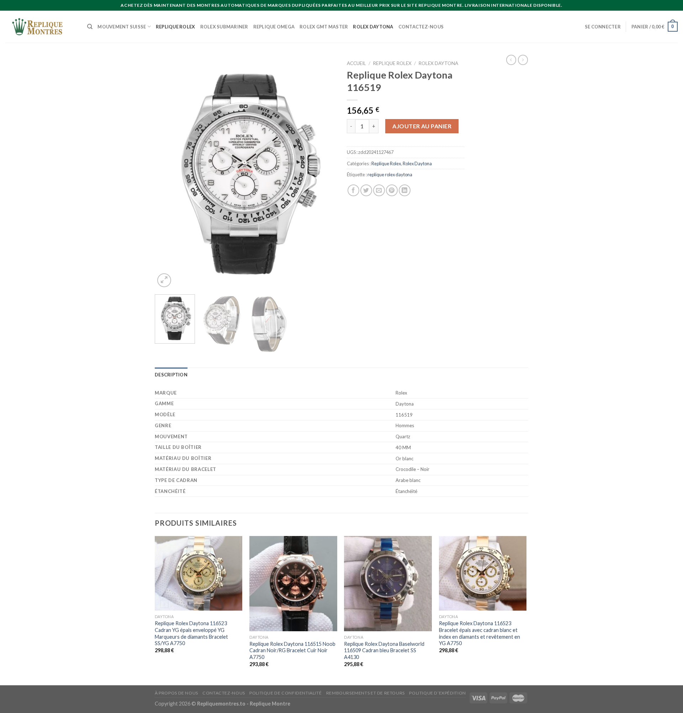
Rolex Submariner (224, 27)
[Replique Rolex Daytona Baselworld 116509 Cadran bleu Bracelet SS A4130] (388, 583)
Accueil (356, 63)
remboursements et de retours (365, 693)
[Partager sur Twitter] (366, 190)
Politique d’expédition (437, 693)
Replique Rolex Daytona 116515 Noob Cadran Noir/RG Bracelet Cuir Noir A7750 (292, 650)
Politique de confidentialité (285, 693)
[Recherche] (89, 26)
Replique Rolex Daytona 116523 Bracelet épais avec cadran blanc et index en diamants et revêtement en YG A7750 (479, 633)
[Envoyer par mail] (379, 190)
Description (171, 374)
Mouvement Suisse (121, 27)
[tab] (171, 375)
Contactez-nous (421, 27)
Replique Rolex (175, 27)
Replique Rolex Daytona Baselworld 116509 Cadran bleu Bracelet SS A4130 (384, 650)
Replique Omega (274, 27)
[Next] (323, 173)
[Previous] (167, 173)
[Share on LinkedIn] (405, 190)
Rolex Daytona (373, 27)
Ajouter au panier (421, 126)
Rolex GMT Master (324, 27)
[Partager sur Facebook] (353, 190)
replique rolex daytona (389, 174)
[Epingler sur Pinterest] (392, 190)
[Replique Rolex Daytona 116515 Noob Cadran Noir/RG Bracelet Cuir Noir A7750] (293, 583)
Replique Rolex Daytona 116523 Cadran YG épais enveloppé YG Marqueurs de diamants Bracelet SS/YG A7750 (191, 633)
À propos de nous (176, 693)
